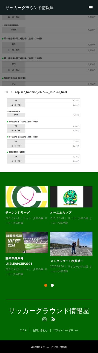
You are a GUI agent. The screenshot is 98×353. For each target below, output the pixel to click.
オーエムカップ (60, 212)
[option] (50, 231)
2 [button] (52, 285)
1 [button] (45, 285)
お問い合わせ (40, 330)
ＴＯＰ (23, 330)
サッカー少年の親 (33, 218)
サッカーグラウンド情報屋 (30, 7)
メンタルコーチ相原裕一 (66, 261)
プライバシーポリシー (65, 330)
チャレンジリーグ (18, 212)
